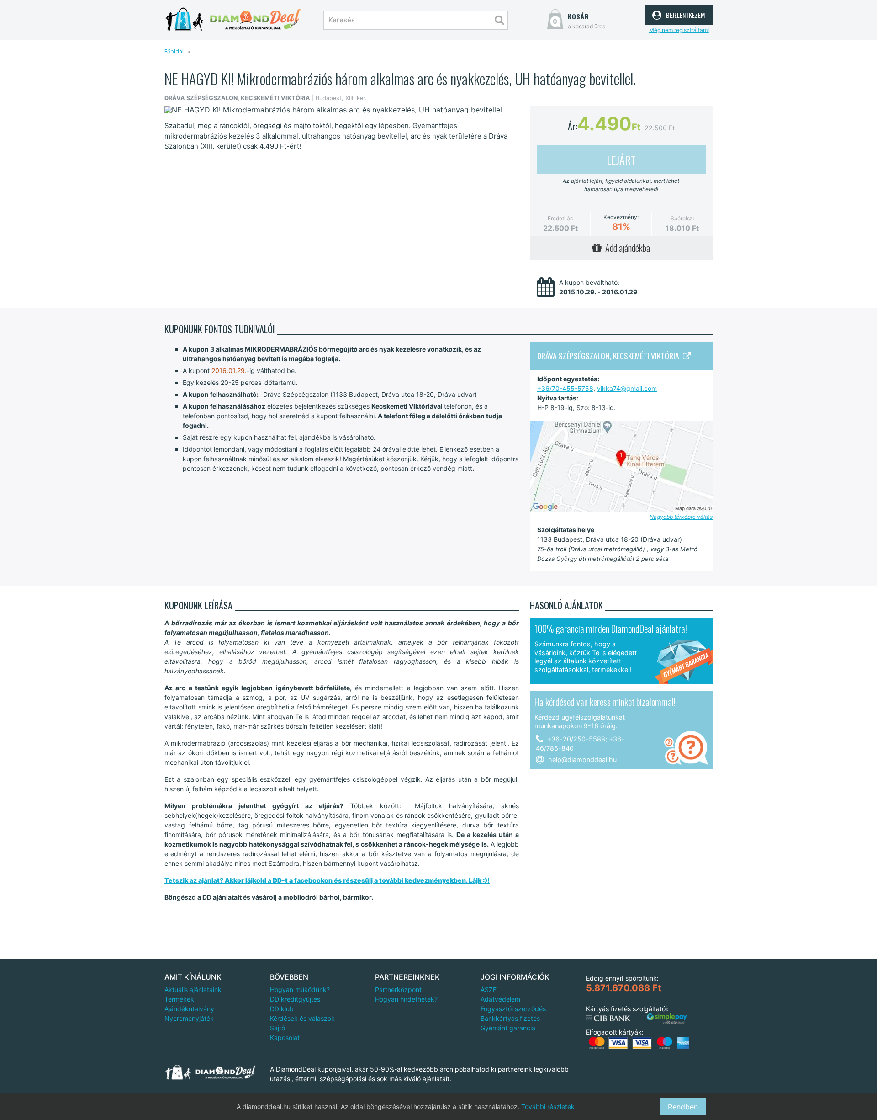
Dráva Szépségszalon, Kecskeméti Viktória (610, 356)
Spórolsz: (682, 218)
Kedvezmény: (621, 217)
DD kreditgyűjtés (295, 999)
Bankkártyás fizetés (510, 1018)
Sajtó (277, 1028)
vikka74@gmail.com (627, 388)
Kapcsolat (285, 1037)
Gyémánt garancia (508, 1028)
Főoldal (174, 51)
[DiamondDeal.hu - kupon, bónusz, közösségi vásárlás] (232, 19)
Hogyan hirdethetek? (406, 999)
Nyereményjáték (189, 1018)
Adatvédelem (500, 999)
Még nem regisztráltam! (679, 30)
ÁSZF (489, 989)
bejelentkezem (684, 14)
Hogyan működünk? (300, 989)
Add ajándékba (626, 248)
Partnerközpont (398, 989)
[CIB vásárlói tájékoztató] (608, 1018)
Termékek (179, 999)
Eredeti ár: (560, 218)
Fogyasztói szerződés (513, 1009)
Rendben (683, 1106)
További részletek (548, 1106)
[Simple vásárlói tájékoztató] (667, 1019)
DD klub (282, 1009)
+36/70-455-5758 (565, 388)
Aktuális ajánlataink (193, 989)
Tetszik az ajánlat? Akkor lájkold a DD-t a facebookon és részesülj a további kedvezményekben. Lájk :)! (327, 880)
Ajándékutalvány (189, 1009)
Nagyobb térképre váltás (681, 516)
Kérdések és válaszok (302, 1018)
